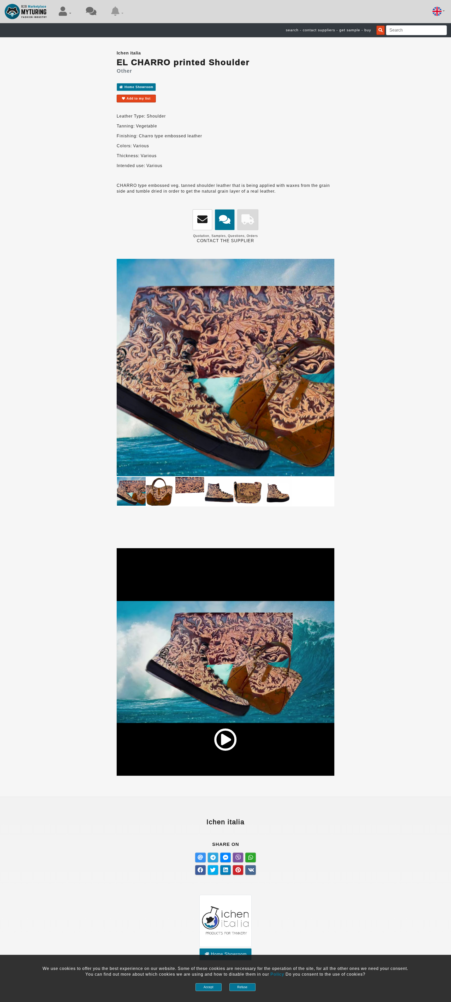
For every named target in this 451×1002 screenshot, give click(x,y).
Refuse (242, 987)
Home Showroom (138, 87)
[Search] (380, 30)
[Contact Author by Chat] (225, 219)
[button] (65, 11)
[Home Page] (25, 11)
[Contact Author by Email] (202, 219)
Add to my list (139, 98)
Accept (208, 987)
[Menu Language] (438, 11)
